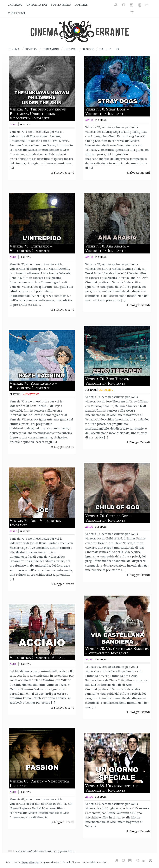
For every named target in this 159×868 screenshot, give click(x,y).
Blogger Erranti (64, 172)
